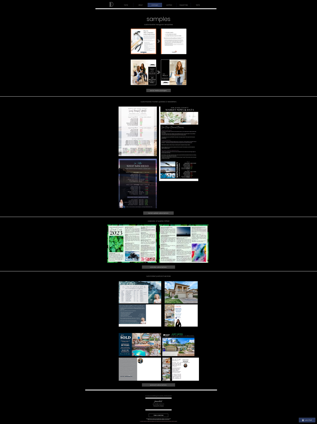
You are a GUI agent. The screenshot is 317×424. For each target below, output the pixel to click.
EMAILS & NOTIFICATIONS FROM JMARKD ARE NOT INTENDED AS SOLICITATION (158, 419)
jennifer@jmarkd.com (158, 404)
